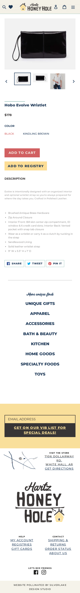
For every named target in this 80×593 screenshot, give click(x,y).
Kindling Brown (36, 133)
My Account (21, 540)
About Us (58, 553)
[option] (22, 79)
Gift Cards (21, 549)
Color (10, 125)
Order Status (58, 549)
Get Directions (59, 462)
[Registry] (11, 7)
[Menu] (73, 7)
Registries (22, 544)
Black (9, 133)
